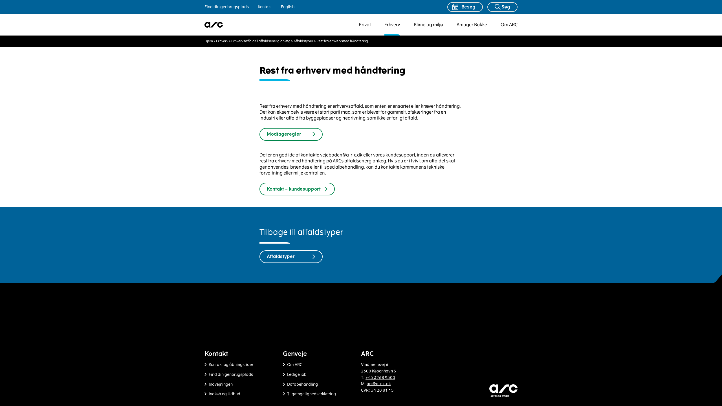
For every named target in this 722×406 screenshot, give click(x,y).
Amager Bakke (472, 25)
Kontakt (265, 7)
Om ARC (509, 25)
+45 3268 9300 (380, 377)
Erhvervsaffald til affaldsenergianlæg (260, 41)
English (287, 7)
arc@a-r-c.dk (379, 384)
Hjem (208, 41)
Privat (365, 25)
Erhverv (392, 25)
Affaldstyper (303, 41)
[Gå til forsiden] (213, 25)
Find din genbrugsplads (226, 7)
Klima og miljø (428, 25)
